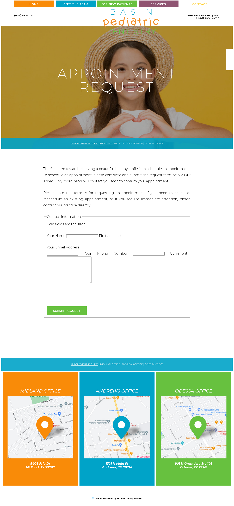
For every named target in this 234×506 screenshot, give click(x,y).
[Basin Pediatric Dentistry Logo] (117, 22)
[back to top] (117, 491)
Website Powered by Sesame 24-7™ (114, 498)
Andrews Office (132, 143)
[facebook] (229, 52)
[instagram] (229, 59)
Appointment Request (203, 15)
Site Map (138, 498)
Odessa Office (154, 143)
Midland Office (110, 143)
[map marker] (44, 430)
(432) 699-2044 (24, 15)
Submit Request (66, 310)
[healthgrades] (229, 66)
